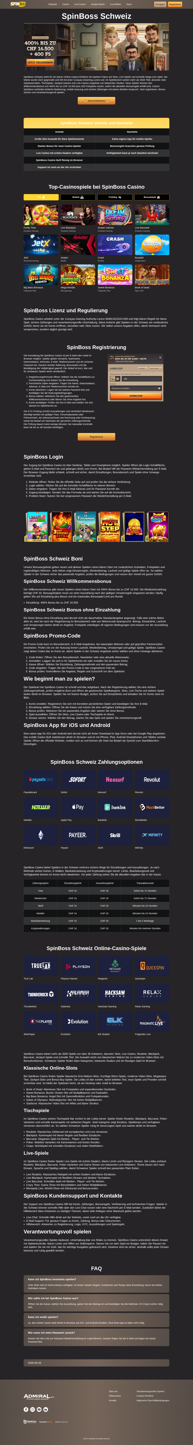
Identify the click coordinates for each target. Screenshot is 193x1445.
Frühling (113, 197)
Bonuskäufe (150, 197)
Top (39, 197)
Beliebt (75, 197)
